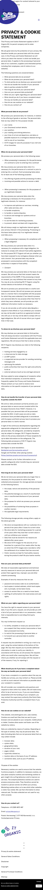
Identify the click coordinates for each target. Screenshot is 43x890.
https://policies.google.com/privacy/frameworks (19, 455)
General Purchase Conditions (11, 872)
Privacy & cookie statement (11, 851)
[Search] (32, 19)
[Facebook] (26, 845)
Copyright (4, 867)
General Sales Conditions (10, 856)
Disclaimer (5, 861)
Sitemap (4, 877)
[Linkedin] (26, 843)
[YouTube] (26, 848)
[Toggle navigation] (39, 20)
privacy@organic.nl (13, 811)
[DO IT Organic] (11, 831)
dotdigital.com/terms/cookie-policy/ (15, 450)
